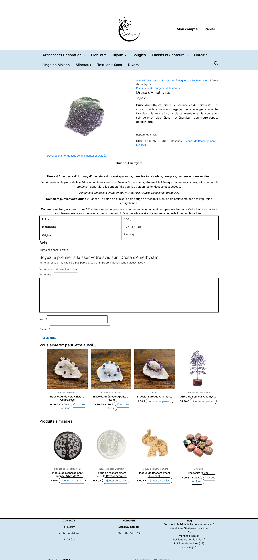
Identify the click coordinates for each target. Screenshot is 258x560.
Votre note (46, 269)
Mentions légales (189, 535)
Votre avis (46, 274)
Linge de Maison (56, 65)
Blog (189, 520)
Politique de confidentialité (189, 539)
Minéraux (83, 65)
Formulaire (69, 526)
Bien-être (99, 55)
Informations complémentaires (79, 155)
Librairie (201, 55)
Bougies (139, 55)
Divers (133, 65)
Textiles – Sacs (109, 65)
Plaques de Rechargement (193, 80)
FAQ (189, 531)
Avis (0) (102, 155)
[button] (83, 55)
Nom (43, 319)
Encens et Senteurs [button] (168, 55)
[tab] (53, 156)
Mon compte (187, 29)
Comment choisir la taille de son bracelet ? (189, 524)
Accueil (140, 80)
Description (53, 155)
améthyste (154, 105)
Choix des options (73, 406)
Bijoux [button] (118, 55)
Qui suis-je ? (189, 547)
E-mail (44, 329)
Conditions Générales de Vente (189, 528)
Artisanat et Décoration (161, 80)
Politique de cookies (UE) (189, 543)
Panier (210, 29)
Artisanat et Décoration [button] (62, 55)
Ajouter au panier (159, 401)
